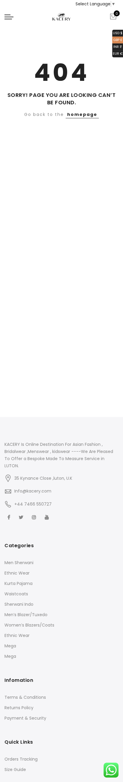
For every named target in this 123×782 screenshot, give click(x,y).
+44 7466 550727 (33, 504)
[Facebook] (9, 517)
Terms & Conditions (25, 697)
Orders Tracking (21, 759)
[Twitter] (22, 517)
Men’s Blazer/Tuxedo (25, 615)
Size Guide (15, 769)
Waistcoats (16, 594)
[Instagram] (35, 517)
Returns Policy (18, 708)
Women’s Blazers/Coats (29, 625)
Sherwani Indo (18, 604)
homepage (82, 114)
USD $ (117, 32)
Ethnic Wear (17, 573)
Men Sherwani (18, 563)
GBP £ (117, 39)
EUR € (117, 53)
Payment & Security (25, 718)
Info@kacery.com (32, 491)
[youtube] (47, 517)
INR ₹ (117, 46)
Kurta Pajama (18, 583)
